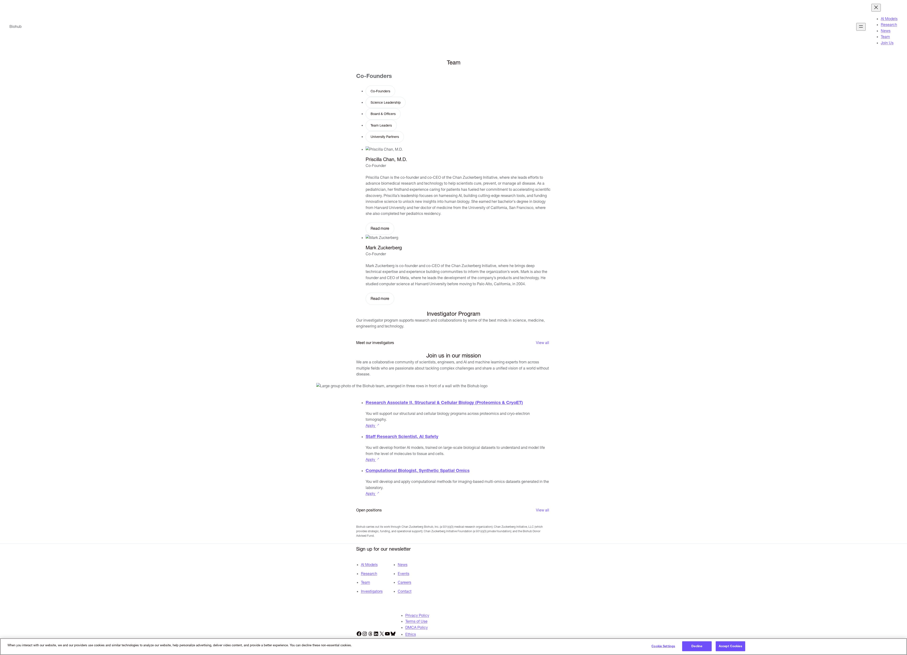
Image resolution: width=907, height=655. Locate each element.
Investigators (372, 591)
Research (369, 573)
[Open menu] (861, 27)
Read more (380, 228)
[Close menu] (876, 8)
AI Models (369, 564)
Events (403, 573)
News (402, 564)
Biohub (15, 26)
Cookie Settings (663, 646)
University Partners (385, 137)
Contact (404, 591)
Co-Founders (380, 91)
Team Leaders (381, 125)
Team (365, 582)
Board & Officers (383, 114)
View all (542, 342)
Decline (696, 646)
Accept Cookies (730, 646)
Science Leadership (386, 102)
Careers (404, 582)
